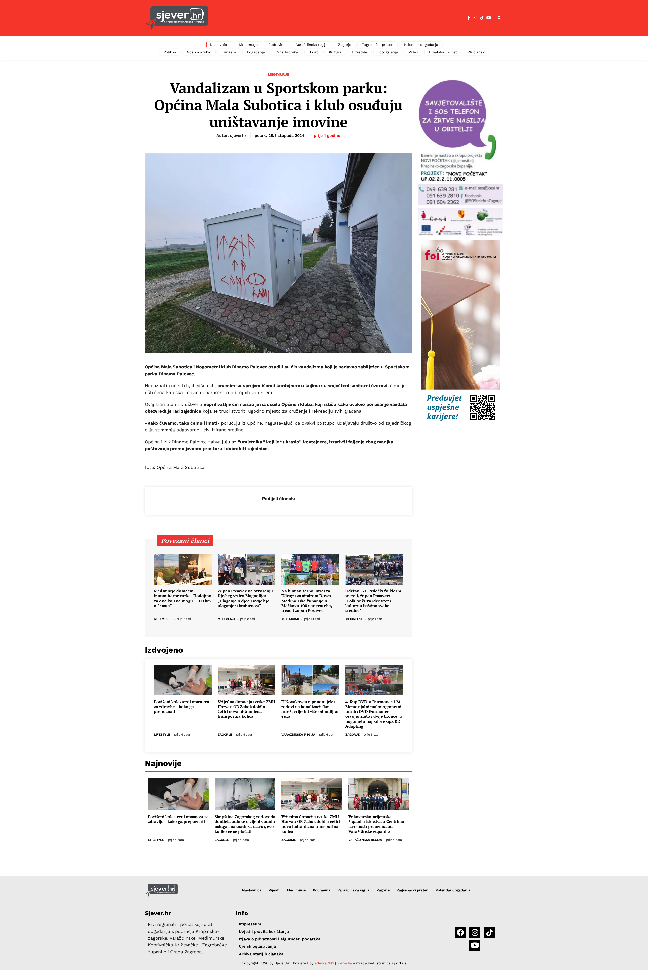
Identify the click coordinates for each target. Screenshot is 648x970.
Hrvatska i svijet (443, 52)
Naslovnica (219, 45)
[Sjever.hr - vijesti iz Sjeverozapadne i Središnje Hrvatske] (176, 18)
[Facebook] (469, 18)
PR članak (476, 52)
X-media (345, 963)
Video (413, 52)
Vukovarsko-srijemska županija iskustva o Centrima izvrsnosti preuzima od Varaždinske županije (376, 824)
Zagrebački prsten (377, 45)
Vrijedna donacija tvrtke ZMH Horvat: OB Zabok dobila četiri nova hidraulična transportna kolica (246, 709)
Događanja (256, 52)
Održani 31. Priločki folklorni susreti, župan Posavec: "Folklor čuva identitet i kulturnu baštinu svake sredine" (373, 601)
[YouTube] (488, 18)
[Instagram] (475, 18)
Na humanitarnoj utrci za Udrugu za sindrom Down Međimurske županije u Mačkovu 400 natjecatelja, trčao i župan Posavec (306, 601)
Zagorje (344, 45)
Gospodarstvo (199, 52)
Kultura (335, 52)
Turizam (229, 52)
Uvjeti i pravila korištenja (264, 931)
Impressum (250, 924)
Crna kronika (286, 52)
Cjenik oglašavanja (257, 946)
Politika (170, 52)
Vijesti (274, 890)
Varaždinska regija (312, 45)
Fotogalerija (388, 52)
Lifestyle (359, 52)
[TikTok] (482, 18)
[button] (499, 18)
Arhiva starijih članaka (261, 954)
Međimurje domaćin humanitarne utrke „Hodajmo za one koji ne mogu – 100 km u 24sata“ (182, 598)
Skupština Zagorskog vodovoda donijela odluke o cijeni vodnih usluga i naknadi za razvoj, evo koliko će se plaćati (245, 824)
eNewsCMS (324, 963)
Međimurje (248, 45)
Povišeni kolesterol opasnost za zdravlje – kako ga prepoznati (181, 706)
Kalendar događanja (421, 45)
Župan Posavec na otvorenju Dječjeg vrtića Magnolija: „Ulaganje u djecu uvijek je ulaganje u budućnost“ (245, 598)
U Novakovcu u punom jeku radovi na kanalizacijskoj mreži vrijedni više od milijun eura (309, 709)
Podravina (277, 45)
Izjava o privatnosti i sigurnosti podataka (279, 939)
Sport (313, 52)
